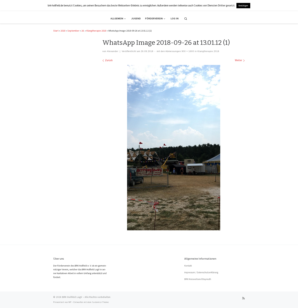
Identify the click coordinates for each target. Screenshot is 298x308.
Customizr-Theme (100, 302)
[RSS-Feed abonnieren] (243, 298)
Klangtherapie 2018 (96, 30)
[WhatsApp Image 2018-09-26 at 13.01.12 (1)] (173, 147)
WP (69, 302)
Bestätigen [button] (243, 5)
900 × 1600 (187, 51)
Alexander (112, 51)
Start (55, 30)
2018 (63, 30)
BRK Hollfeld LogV (72, 297)
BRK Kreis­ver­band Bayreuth (197, 279)
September (73, 30)
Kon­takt (188, 265)
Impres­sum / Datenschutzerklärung (201, 272)
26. (82, 30)
